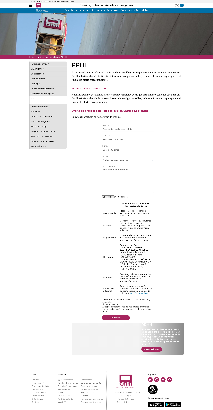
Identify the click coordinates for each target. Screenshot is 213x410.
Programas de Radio (40, 386)
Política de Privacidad (126, 402)
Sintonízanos (37, 69)
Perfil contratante (39, 107)
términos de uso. (110, 304)
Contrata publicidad (89, 386)
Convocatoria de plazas (42, 141)
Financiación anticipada (42, 94)
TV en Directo (38, 389)
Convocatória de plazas (91, 402)
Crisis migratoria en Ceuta (64, 1)
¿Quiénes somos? (40, 64)
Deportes (126, 10)
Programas (126, 5)
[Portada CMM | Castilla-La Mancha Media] (38, 5)
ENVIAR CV (116, 318)
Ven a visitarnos (38, 146)
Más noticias (141, 10)
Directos (98, 5)
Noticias (35, 380)
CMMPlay (86, 5)
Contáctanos (37, 74)
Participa (35, 84)
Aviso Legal (126, 396)
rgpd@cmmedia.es (139, 293)
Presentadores (64, 396)
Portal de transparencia (42, 89)
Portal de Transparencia (68, 383)
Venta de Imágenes (89, 389)
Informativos (97, 10)
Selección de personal (42, 136)
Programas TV (38, 383)
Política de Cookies (126, 399)
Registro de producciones (44, 131)
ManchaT (35, 112)
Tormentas (49, 1)
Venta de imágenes (40, 121)
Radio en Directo (39, 392)
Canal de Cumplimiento (91, 383)
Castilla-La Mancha (76, 10)
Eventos (84, 396)
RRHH (35, 99)
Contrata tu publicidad (42, 117)
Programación (38, 396)
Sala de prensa (38, 79)
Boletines (113, 10)
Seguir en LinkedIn (151, 349)
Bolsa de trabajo (39, 126)
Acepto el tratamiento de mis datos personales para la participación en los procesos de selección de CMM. (127, 309)
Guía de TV (112, 5)
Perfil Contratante (65, 399)
